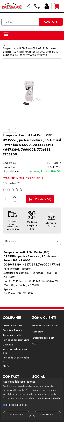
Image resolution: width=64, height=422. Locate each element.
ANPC (6, 366)
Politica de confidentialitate (16, 340)
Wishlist (35, 344)
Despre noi (8, 344)
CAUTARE (50, 22)
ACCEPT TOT (16, 414)
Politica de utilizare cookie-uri (16, 359)
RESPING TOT (47, 414)
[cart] (56, 6)
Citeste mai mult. (51, 398)
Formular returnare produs (45, 325)
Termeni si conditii (12, 335)
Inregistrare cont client (43, 337)
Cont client (37, 331)
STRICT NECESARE (16, 405)
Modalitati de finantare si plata (15, 351)
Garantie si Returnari (13, 330)
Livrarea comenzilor (13, 325)
